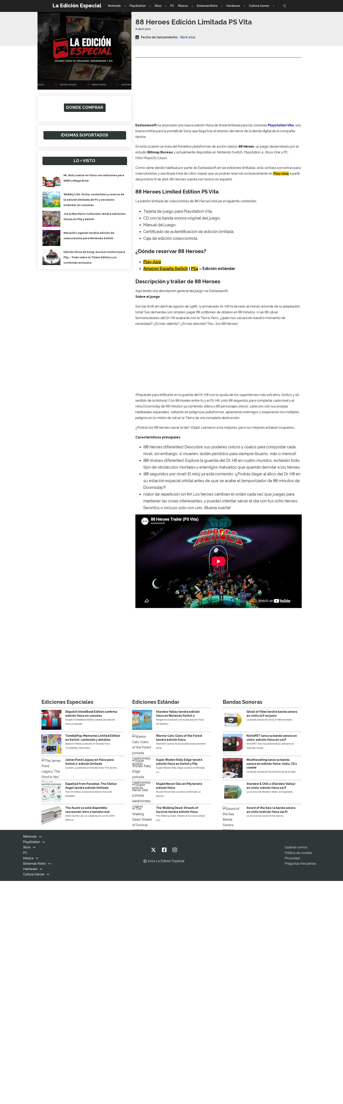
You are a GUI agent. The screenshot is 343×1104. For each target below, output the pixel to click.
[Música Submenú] (192, 6)
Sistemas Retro (207, 5)
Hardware (233, 5)
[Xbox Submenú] (165, 6)
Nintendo (114, 5)
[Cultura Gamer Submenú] (273, 6)
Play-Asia (281, 173)
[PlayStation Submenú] (150, 6)
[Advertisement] (218, 89)
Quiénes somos (296, 847)
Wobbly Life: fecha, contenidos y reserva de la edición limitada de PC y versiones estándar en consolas (94, 200)
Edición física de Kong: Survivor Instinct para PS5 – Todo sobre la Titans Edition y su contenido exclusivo (94, 257)
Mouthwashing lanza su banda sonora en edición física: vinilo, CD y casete (272, 763)
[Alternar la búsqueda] (285, 6)
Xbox (158, 5)
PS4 (194, 268)
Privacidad (292, 858)
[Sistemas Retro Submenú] (222, 6)
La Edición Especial (76, 6)
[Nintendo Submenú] (125, 6)
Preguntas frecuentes (300, 863)
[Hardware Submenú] (244, 6)
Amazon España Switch (165, 268)
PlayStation (138, 5)
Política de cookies (298, 853)
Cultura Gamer (259, 5)
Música (183, 5)
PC (172, 5)
